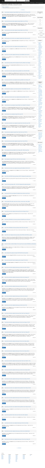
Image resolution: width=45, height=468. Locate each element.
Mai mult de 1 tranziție (41, 33)
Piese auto (39, 49)
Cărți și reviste (40, 75)
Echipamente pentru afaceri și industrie (40, 53)
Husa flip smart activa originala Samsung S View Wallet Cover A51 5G (40, 99)
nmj (30, 455)
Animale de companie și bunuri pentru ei (40, 45)
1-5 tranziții (40, 35)
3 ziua (40, 19)
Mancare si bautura (39, 64)
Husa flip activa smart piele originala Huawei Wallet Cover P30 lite (40, 90)
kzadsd (2, 457)
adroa (16, 459)
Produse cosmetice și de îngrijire (40, 62)
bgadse (10, 458)
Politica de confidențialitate (39, 2)
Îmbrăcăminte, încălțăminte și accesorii (40, 48)
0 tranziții (41, 32)
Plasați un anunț (27, 2)
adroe (3, 1)
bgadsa (10, 455)
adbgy (9, 460)
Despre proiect (32, 2)
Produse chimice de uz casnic (40, 73)
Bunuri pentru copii (40, 68)
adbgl (9, 463)
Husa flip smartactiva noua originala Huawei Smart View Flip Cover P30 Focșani (40, 116)
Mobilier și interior (39, 55)
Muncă (39, 57)
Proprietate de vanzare (40, 78)
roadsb (17, 456)
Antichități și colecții (40, 60)
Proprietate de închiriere (40, 76)
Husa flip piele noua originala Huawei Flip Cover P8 (40, 107)
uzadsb (24, 456)
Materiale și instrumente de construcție (40, 51)
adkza (2, 455)
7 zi (40, 21)
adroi (16, 460)
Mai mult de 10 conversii (41, 37)
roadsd (17, 457)
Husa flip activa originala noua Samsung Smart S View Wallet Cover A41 (40, 103)
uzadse (24, 458)
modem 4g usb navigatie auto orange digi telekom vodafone (40, 137)
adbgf (9, 462)
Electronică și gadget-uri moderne (40, 43)
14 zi (40, 23)
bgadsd (10, 457)
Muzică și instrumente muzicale (39, 66)
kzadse (2, 458)
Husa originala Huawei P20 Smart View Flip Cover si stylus (40, 121)
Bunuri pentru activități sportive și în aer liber (40, 71)
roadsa (17, 455)
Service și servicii (39, 59)
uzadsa (24, 455)
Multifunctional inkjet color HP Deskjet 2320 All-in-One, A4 (40, 133)
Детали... (4, 17)
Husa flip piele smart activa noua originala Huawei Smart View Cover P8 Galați (40, 94)
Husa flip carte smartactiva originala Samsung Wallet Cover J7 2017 (40, 125)
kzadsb (2, 456)
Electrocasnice (40, 56)
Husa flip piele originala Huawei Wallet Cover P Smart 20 (40, 86)
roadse (17, 458)
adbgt (9, 459)
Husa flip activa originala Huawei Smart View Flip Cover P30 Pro (40, 111)
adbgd (9, 461)
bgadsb (10, 456)
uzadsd (24, 457)
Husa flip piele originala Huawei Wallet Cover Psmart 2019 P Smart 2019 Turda (40, 146)
